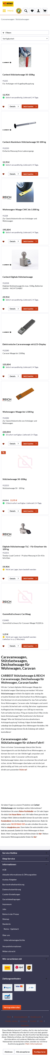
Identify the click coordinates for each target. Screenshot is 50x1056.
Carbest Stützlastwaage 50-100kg (19, 74)
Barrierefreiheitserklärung (13, 884)
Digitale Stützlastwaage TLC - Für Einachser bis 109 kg (25, 547)
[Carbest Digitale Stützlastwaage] (25, 260)
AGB (4, 870)
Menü (10, 10)
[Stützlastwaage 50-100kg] (25, 462)
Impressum (7, 904)
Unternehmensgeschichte (14, 940)
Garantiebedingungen (11, 899)
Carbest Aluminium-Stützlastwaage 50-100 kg (24, 142)
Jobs (4, 909)
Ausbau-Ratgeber (9, 879)
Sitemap (5, 919)
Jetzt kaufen (28, 106)
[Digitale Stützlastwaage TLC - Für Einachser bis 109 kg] (25, 529)
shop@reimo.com (13, 827)
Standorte (6, 924)
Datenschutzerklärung (11, 889)
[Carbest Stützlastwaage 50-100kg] (25, 57)
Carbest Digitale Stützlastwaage (18, 277)
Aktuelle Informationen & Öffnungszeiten (19, 874)
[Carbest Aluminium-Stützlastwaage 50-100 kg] (25, 125)
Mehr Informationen (33, 1044)
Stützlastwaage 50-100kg (15, 479)
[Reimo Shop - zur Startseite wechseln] (8, 4)
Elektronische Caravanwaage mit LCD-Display (24, 344)
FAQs (9, 1017)
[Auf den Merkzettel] (4, 106)
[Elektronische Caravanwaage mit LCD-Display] (25, 327)
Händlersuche (35, 1017)
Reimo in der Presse (10, 914)
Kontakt (33, 1021)
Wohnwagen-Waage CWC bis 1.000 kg (21, 209)
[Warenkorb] (44, 10)
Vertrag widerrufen (12, 1007)
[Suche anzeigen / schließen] (25, 10)
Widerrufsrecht (8, 951)
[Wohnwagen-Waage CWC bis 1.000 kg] (25, 192)
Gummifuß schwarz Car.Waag (17, 614)
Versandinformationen (11, 946)
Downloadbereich (20, 1017)
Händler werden (11, 1021)
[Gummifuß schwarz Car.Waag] (25, 597)
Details (12, 106)
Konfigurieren (40, 1052)
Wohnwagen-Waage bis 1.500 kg (18, 411)
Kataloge (23, 1021)
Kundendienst (6, 821)
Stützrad (23, 769)
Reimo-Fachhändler (26, 811)
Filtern (8, 32)
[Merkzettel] (32, 10)
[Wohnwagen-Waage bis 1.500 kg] (25, 394)
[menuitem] (8, 10)
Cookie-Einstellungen (11, 894)
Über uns (6, 935)
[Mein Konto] (38, 10)
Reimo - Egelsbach (11, 929)
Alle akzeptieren (23, 1052)
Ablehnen (9, 1052)
